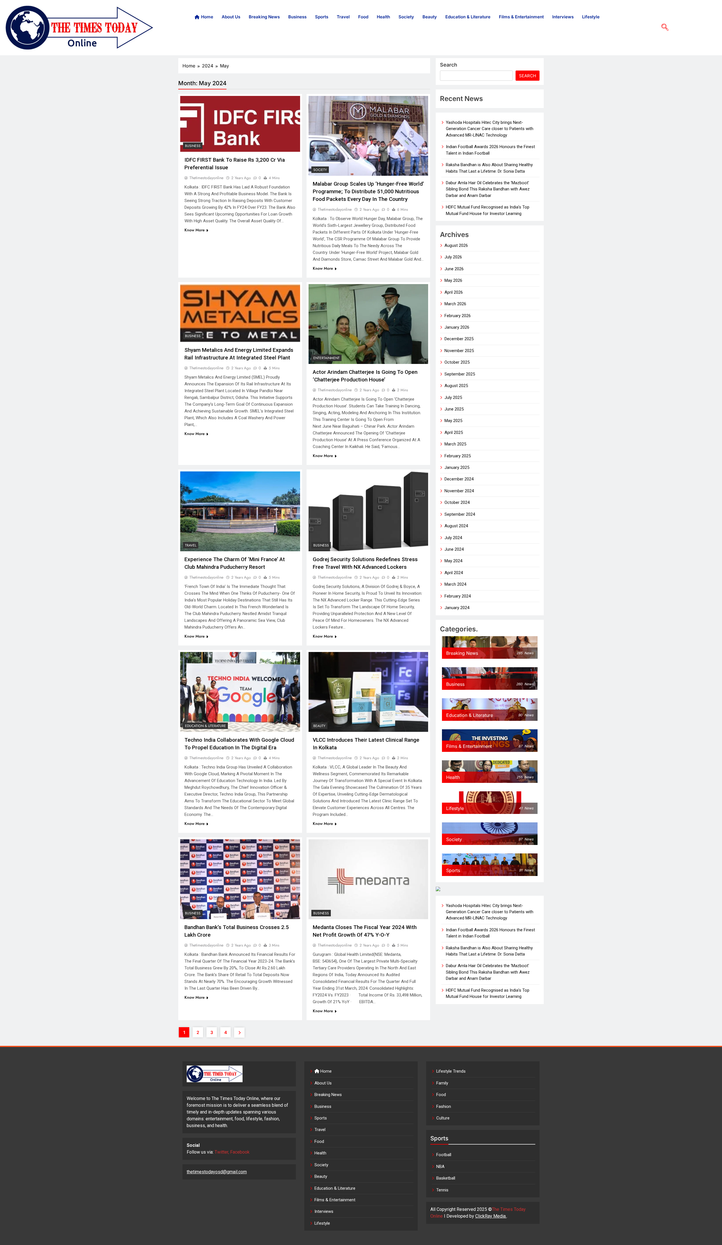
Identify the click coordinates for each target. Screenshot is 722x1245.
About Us (231, 16)
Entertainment (326, 358)
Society (406, 16)
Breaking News (264, 16)
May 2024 (453, 560)
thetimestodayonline (206, 178)
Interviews (563, 16)
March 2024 (455, 584)
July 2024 (453, 537)
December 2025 (459, 338)
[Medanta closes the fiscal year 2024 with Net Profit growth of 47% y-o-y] (368, 879)
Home (207, 16)
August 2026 (456, 245)
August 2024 (456, 525)
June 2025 (454, 409)
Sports (321, 16)
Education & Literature (467, 16)
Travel (343, 16)
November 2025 (459, 350)
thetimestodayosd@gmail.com (217, 1171)
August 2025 (456, 385)
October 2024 (457, 502)
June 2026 (454, 268)
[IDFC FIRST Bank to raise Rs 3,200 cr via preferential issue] (240, 124)
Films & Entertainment (521, 16)
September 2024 (459, 514)
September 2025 (459, 374)
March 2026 (455, 303)
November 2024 (459, 490)
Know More (194, 230)
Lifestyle (591, 16)
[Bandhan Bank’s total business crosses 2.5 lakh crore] (240, 879)
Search (448, 65)
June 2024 (454, 549)
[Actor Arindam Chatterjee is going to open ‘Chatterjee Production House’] (368, 324)
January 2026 (456, 327)
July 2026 (453, 257)
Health (383, 16)
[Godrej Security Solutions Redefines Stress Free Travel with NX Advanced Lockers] (368, 511)
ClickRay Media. (491, 1216)
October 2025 (457, 362)
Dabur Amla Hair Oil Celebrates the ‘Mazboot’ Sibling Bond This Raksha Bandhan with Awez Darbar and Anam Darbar (488, 189)
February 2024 (457, 596)
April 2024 (453, 572)
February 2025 (457, 455)
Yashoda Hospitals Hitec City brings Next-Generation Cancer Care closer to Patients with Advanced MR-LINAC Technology (489, 129)
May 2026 (453, 280)
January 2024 (456, 607)
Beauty (429, 16)
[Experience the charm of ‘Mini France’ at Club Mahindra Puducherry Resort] (240, 511)
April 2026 (453, 292)
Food (363, 16)
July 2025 (453, 397)
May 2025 (453, 420)
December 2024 (459, 479)
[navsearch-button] (662, 27)
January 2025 (456, 467)
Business (297, 16)
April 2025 (453, 432)
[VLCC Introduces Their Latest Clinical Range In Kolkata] (368, 692)
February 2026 (457, 315)
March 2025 (455, 444)
